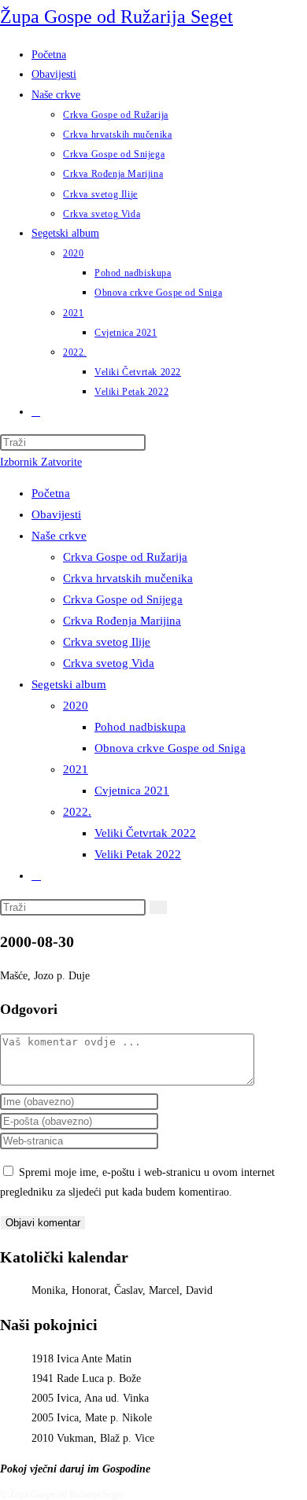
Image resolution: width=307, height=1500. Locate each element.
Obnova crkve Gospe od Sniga (170, 748)
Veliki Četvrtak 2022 (145, 833)
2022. (77, 811)
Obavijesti (56, 514)
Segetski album (68, 684)
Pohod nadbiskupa (140, 727)
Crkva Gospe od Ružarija (125, 557)
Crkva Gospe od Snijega (123, 599)
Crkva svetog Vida (108, 663)
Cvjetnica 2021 (131, 790)
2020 (75, 705)
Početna (50, 493)
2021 (75, 769)
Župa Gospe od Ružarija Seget (116, 16)
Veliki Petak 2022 (137, 854)
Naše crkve (59, 535)
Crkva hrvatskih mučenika (128, 578)
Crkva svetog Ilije (106, 642)
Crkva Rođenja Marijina (122, 620)
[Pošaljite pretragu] (158, 907)
